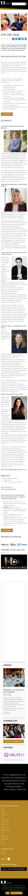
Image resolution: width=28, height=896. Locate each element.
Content (3, 810)
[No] (26, 890)
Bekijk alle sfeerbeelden (13, 741)
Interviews (3, 812)
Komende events (5, 828)
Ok (7, 893)
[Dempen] (22, 567)
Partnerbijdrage (5, 821)
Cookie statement (16, 893)
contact (11, 525)
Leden (5, 501)
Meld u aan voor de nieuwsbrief (14, 869)
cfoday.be (23, 469)
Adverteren (4, 853)
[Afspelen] (3, 567)
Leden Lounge (4, 814)
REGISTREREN (7, 114)
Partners (3, 835)
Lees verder (6, 713)
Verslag (3, 552)
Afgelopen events (5, 830)
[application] (14, 562)
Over (2, 841)
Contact (3, 844)
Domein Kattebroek (13, 482)
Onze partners (4, 839)
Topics (2, 817)
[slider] (13, 567)
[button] (14, 562)
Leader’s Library (5, 819)
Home (2, 808)
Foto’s (7, 552)
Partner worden (5, 837)
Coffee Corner (4, 824)
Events (2, 826)
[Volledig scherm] (25, 567)
